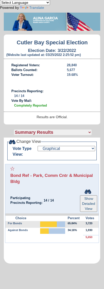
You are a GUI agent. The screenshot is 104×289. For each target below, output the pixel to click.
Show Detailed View (88, 204)
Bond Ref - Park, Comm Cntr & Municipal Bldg (51, 178)
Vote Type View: (22, 151)
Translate (36, 8)
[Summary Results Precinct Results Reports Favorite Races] (57, 132)
